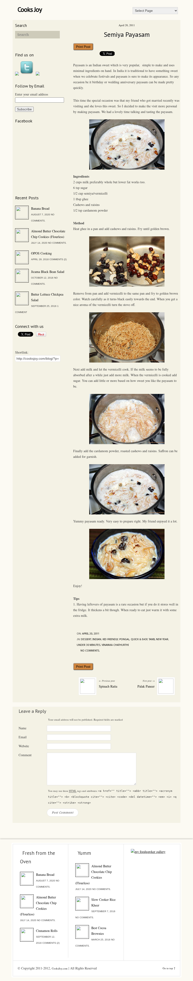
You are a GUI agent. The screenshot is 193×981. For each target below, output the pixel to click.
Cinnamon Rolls (46, 930)
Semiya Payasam (127, 34)
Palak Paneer (146, 686)
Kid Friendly (110, 639)
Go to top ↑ (169, 968)
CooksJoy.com (60, 968)
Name (22, 728)
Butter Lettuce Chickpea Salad (47, 297)
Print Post (83, 47)
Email (23, 737)
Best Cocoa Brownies (98, 931)
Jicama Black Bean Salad (47, 271)
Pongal (124, 639)
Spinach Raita (108, 686)
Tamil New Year (158, 639)
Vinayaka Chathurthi (115, 645)
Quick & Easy (139, 639)
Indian (96, 639)
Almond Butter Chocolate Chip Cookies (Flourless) (48, 234)
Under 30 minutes (88, 645)
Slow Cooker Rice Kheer (103, 902)
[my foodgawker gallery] (148, 851)
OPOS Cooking (41, 253)
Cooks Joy (29, 9)
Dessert (86, 639)
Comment (25, 755)
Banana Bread (40, 208)
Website (24, 746)
